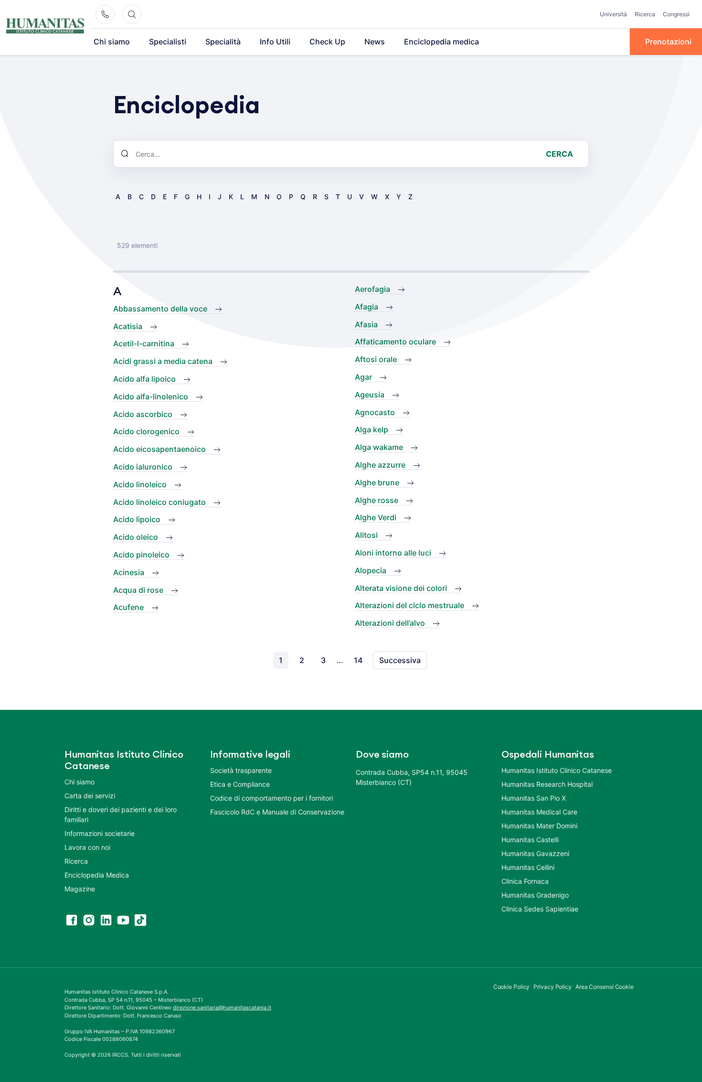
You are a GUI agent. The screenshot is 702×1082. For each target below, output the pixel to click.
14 (358, 660)
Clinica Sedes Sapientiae (539, 909)
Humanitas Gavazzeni (535, 853)
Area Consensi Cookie (604, 986)
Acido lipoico (136, 519)
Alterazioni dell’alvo (390, 623)
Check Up (327, 41)
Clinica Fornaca (525, 881)
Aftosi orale (376, 359)
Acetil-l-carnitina (143, 343)
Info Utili (275, 41)
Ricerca (645, 14)
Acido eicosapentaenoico (159, 449)
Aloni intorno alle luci (393, 552)
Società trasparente (241, 770)
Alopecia (370, 570)
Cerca (559, 154)
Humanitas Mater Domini (539, 826)
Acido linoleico (140, 484)
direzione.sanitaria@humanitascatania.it (222, 1007)
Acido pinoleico (141, 554)
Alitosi (366, 535)
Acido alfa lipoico (144, 379)
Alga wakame (379, 447)
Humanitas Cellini (527, 867)
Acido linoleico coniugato (159, 502)
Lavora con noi (87, 847)
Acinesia (128, 572)
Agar (363, 377)
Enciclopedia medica (441, 41)
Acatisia (127, 326)
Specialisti (167, 41)
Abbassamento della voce (160, 308)
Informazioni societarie (99, 833)
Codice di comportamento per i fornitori (271, 798)
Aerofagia (372, 289)
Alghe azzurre (380, 465)
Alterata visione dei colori (401, 588)
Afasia (366, 324)
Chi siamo (112, 41)
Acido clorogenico (146, 431)
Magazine (79, 889)
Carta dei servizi (89, 796)
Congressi (676, 14)
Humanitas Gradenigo (535, 895)
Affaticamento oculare (395, 341)
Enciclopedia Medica (96, 875)
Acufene (128, 607)
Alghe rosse (376, 500)
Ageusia (369, 394)
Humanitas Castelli (530, 840)
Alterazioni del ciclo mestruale (409, 605)
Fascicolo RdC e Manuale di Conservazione (277, 812)
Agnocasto (375, 412)
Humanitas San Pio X (533, 798)
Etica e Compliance (240, 784)
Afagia (366, 306)
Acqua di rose (138, 590)
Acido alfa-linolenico (150, 396)
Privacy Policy (552, 986)
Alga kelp (371, 429)
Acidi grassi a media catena (163, 361)
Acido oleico (135, 537)
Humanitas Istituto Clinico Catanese (556, 770)
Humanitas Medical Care (539, 812)
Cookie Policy (511, 986)
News (374, 41)
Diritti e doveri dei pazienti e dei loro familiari (120, 814)
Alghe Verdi (375, 517)
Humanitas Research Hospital (547, 784)
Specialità (223, 41)
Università (613, 14)
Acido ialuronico (142, 466)
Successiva (400, 660)
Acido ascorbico (142, 414)
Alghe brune (377, 482)
